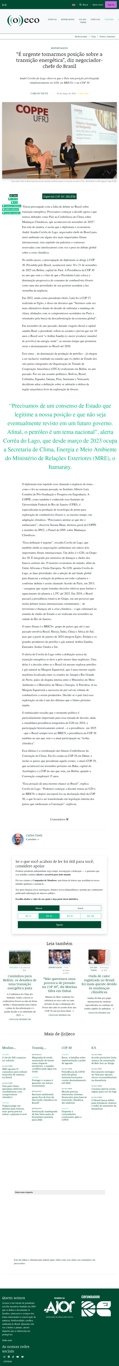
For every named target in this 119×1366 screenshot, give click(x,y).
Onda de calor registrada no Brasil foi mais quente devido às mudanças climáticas (99, 984)
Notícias (52, 19)
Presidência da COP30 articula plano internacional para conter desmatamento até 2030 (74, 1077)
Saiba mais (7, 1340)
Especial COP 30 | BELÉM (59, 196)
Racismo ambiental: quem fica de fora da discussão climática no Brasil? (44, 1098)
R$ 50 (70, 915)
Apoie (111, 4)
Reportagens (67, 19)
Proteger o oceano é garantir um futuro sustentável (42, 1082)
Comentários (57, 819)
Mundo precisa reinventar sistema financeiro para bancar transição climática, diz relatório (74, 1097)
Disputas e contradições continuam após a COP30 (72, 1115)
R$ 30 (49, 915)
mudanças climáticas (12, 206)
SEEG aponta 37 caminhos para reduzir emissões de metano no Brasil (14, 1073)
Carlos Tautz (39, 93)
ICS (15, 202)
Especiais (95, 19)
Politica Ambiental (107, 36)
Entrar (8, 1361)
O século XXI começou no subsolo (14, 1059)
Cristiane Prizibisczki (20, 1019)
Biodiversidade (81, 36)
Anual (80, 908)
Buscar (85, 4)
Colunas (109, 19)
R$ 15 (28, 915)
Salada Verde (82, 20)
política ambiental (11, 209)
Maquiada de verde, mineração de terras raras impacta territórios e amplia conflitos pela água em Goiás (44, 1064)
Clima (93, 36)
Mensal (38, 908)
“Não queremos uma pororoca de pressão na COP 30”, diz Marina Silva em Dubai (59, 984)
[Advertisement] (59, 1161)
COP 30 (14, 199)
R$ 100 (90, 915)
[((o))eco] (24, 21)
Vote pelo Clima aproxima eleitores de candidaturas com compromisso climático (14, 1091)
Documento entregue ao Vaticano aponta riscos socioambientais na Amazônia (104, 1076)
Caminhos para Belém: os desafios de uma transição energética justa (19, 982)
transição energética (12, 213)
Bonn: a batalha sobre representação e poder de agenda (74, 1060)
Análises (13, 967)
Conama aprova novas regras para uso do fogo (104, 1090)
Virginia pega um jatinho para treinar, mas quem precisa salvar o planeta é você (14, 1110)
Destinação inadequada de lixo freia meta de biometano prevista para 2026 (44, 1115)
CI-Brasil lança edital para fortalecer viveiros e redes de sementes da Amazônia (104, 1104)
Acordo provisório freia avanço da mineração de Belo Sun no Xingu (103, 1060)
